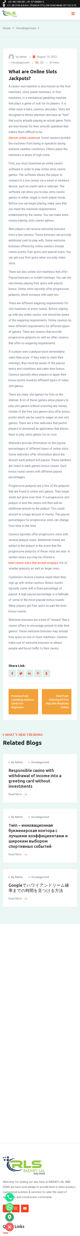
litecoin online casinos (23, 138)
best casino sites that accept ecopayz (33, 563)
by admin (17, 762)
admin (23, 56)
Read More (16, 794)
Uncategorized (26, 28)
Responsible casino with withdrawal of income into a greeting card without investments (35, 778)
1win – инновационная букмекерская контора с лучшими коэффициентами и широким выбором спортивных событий (38, 836)
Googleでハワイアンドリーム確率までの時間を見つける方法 (39, 888)
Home (7, 28)
